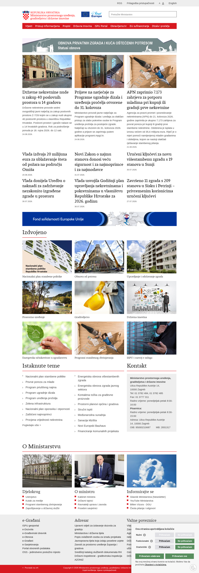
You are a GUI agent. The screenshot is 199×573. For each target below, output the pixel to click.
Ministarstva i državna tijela (89, 533)
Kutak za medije (34, 500)
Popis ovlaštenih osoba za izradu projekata (98, 537)
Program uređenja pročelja (41, 398)
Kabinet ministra (86, 497)
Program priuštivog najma (41, 387)
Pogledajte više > (31, 425)
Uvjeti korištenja (89, 570)
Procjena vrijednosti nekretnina (44, 419)
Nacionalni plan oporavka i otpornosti (48, 408)
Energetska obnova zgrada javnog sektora (98, 387)
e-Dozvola (27, 529)
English (173, 3)
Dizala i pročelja (160, 26)
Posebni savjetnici (87, 508)
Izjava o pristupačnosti (106, 570)
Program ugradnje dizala (40, 392)
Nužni (139, 535)
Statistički (141, 547)
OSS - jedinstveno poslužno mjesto (41, 552)
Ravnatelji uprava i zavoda (92, 504)
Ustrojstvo (31, 497)
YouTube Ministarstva (141, 500)
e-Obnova (27, 537)
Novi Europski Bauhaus (92, 425)
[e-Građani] (33, 3)
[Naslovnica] (49, 15)
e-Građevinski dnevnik (34, 533)
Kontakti (45, 32)
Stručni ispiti (85, 409)
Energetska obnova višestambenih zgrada (98, 378)
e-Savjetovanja (30, 544)
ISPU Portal (101, 26)
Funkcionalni (142, 541)
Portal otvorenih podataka (36, 548)
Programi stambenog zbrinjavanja (44, 504)
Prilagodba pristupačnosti (140, 3)
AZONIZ (79, 559)
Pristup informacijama (47, 26)
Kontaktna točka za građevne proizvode (95, 396)
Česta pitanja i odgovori (143, 508)
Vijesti (28, 26)
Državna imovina (82, 26)
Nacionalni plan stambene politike (46, 376)
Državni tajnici (85, 500)
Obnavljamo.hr (118, 26)
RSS (119, 3)
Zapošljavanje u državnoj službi (42, 508)
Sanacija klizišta (87, 420)
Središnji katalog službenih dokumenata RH (98, 552)
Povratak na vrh (31, 568)
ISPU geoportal (30, 525)
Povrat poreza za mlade (40, 381)
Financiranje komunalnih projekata (98, 431)
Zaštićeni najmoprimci (39, 414)
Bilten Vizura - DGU (140, 504)
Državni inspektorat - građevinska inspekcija (98, 556)
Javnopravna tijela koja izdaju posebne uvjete (99, 540)
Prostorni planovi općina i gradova (98, 404)
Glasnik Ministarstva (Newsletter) (148, 497)
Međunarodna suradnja (92, 414)
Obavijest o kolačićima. (155, 564)
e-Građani (27, 540)
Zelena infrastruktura (38, 403)
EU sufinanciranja (139, 26)
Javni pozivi (31, 32)
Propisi (66, 26)
